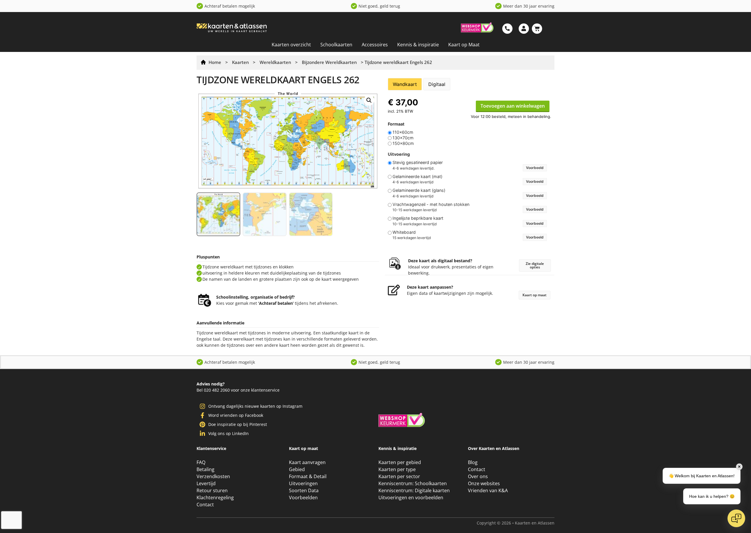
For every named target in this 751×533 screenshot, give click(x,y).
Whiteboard (404, 232)
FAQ (201, 462)
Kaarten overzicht (291, 44)
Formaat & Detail (308, 476)
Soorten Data (304, 490)
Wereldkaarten (275, 62)
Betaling (205, 469)
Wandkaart (405, 84)
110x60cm (403, 132)
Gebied (297, 469)
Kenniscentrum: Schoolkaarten (412, 483)
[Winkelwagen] (537, 28)
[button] (369, 100)
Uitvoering (399, 154)
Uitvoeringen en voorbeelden (410, 497)
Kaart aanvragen (307, 462)
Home (215, 62)
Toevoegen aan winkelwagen (513, 106)
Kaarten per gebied (399, 462)
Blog (473, 462)
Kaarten (240, 62)
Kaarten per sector (399, 476)
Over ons (478, 476)
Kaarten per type (397, 469)
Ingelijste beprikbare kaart (418, 218)
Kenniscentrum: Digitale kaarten (414, 490)
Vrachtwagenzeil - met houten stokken (431, 204)
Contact (205, 504)
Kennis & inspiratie (418, 44)
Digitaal (436, 84)
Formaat (396, 124)
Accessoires (375, 44)
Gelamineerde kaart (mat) (417, 177)
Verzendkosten (213, 476)
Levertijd (206, 483)
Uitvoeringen (303, 483)
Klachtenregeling (215, 497)
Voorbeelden (303, 497)
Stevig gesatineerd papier (418, 162)
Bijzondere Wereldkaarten (329, 62)
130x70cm (403, 138)
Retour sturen (212, 490)
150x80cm (403, 143)
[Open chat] (736, 518)
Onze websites (484, 483)
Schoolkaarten (336, 44)
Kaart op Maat (464, 44)
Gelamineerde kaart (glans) (419, 190)
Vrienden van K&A (488, 490)
